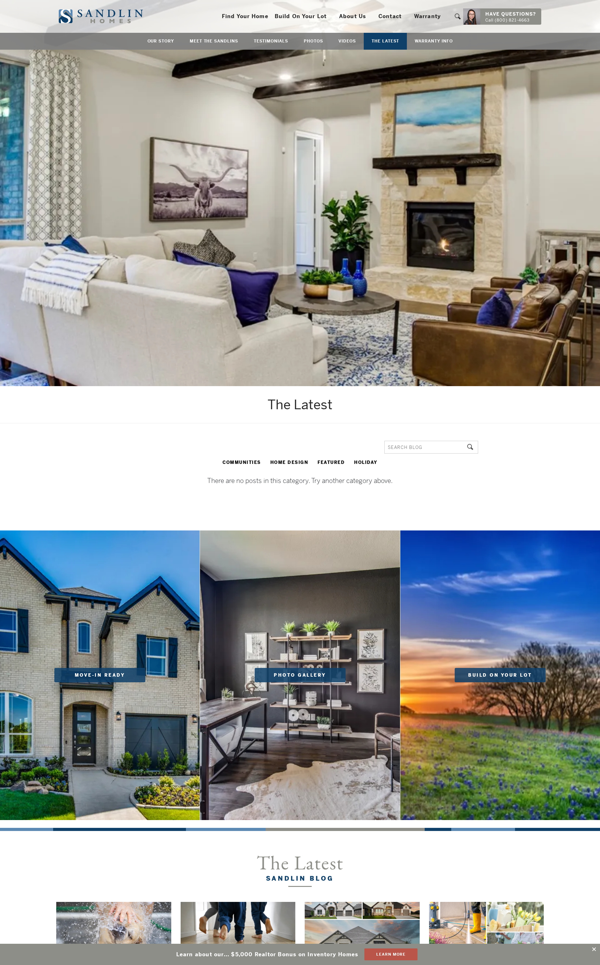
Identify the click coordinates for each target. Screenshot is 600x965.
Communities (241, 462)
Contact (390, 16)
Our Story (161, 41)
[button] (457, 16)
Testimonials (271, 41)
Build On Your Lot (301, 16)
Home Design (289, 462)
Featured (331, 462)
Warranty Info (433, 41)
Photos (313, 41)
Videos (347, 41)
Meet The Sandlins (214, 41)
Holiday (366, 462)
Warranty (427, 16)
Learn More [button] (391, 954)
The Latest (385, 41)
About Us (352, 16)
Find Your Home (245, 16)
